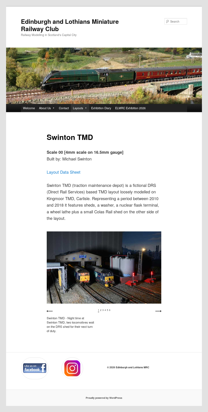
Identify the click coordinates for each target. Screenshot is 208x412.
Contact (64, 108)
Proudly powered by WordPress (104, 398)
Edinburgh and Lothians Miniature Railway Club (70, 25)
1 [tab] (98, 310)
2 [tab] (100, 310)
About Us (45, 108)
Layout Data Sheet (63, 172)
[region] (104, 287)
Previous (49, 311)
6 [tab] (109, 310)
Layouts (78, 108)
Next (158, 311)
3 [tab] (103, 310)
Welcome (29, 108)
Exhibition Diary (101, 108)
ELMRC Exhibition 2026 (130, 108)
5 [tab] (107, 310)
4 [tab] (105, 310)
